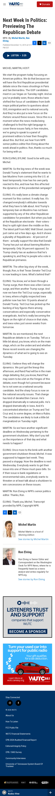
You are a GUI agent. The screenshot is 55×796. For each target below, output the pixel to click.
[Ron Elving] (9, 556)
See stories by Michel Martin (33, 539)
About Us (10, 715)
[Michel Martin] (9, 528)
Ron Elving (25, 552)
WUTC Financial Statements (18, 734)
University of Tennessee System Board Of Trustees (24, 765)
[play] (4, 792)
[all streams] (51, 792)
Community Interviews (16, 758)
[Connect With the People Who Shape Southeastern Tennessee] (27, 617)
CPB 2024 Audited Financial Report (21, 740)
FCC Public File (12, 728)
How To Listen (12, 722)
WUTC (14, 710)
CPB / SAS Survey (14, 752)
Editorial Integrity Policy (16, 746)
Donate (46, 4)
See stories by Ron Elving (31, 579)
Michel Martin (18, 38)
